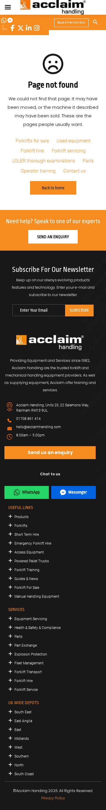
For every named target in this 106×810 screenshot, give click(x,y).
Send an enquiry (53, 236)
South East (23, 712)
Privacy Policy (53, 798)
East (17, 730)
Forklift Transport (28, 672)
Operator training (38, 171)
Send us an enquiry (50, 452)
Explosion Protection (30, 654)
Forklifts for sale (32, 141)
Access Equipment (29, 552)
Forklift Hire (23, 681)
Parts (88, 161)
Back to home (53, 187)
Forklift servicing (69, 151)
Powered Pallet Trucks (31, 561)
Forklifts (20, 526)
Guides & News (26, 579)
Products (21, 517)
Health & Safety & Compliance (37, 628)
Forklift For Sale (26, 588)
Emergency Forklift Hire (32, 543)
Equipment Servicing (30, 619)
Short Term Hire (26, 535)
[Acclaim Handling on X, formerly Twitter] (20, 28)
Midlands (21, 739)
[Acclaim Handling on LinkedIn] (28, 28)
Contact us (74, 171)
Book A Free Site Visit (71, 22)
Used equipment (73, 141)
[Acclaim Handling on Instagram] (36, 28)
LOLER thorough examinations (43, 161)
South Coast (24, 774)
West (18, 747)
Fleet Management (29, 663)
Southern (21, 756)
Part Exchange (25, 645)
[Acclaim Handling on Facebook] (12, 28)
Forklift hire (32, 151)
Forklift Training (26, 570)
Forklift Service (26, 690)
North (19, 765)
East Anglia (23, 721)
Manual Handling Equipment (36, 596)
